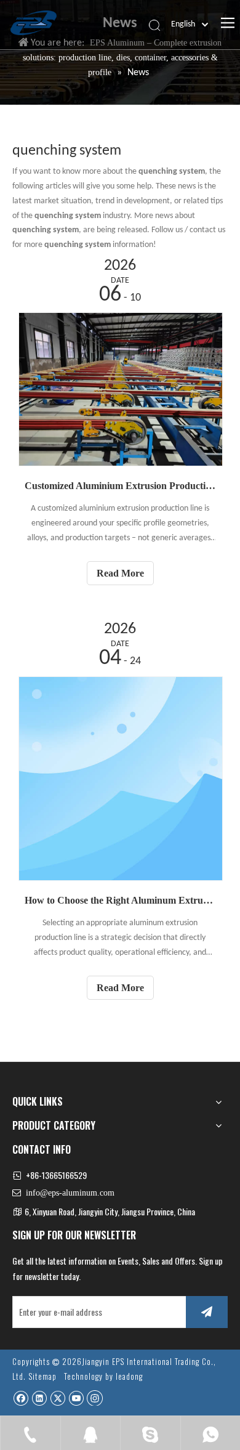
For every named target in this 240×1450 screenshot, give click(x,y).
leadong (129, 1376)
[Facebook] (20, 1398)
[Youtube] (76, 1398)
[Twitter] (57, 1398)
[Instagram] (95, 1398)
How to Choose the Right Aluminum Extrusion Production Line (120, 900)
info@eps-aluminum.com (70, 1192)
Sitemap (42, 1376)
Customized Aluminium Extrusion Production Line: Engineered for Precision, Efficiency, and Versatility (120, 485)
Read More (120, 573)
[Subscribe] (207, 1312)
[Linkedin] (39, 1398)
